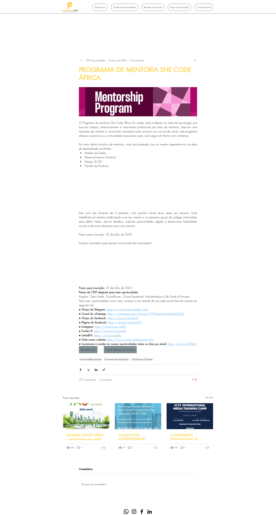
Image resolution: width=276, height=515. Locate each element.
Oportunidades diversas (91, 358)
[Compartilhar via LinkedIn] (96, 369)
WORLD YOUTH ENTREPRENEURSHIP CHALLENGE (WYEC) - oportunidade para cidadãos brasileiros (136, 437)
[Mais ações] (195, 60)
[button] (209, 38)
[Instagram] (134, 511)
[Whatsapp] (126, 511)
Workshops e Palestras (142, 358)
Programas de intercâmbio (95, 38)
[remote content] (138, 190)
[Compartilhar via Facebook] (80, 369)
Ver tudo (209, 397)
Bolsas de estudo (125, 38)
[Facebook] (142, 511)
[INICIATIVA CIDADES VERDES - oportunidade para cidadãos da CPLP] (86, 416)
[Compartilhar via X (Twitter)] (88, 369)
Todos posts (69, 38)
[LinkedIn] (149, 511)
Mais (171, 38)
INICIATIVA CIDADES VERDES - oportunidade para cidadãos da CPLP (85, 437)
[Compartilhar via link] (103, 369)
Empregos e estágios (151, 38)
